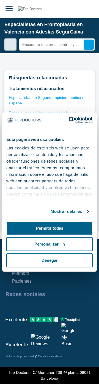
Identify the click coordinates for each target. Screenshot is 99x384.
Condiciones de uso (51, 356)
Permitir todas (49, 228)
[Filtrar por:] (10, 44)
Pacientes (22, 281)
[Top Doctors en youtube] (49, 306)
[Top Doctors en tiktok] (59, 306)
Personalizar (46, 244)
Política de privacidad (20, 356)
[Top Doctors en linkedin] (29, 306)
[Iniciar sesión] (88, 9)
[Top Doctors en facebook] (9, 306)
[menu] (9, 9)
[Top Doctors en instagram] (19, 306)
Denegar (50, 260)
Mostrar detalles (66, 211)
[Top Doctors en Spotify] (69, 306)
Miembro (20, 273)
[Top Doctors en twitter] (39, 306)
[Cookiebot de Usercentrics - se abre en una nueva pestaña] (70, 120)
